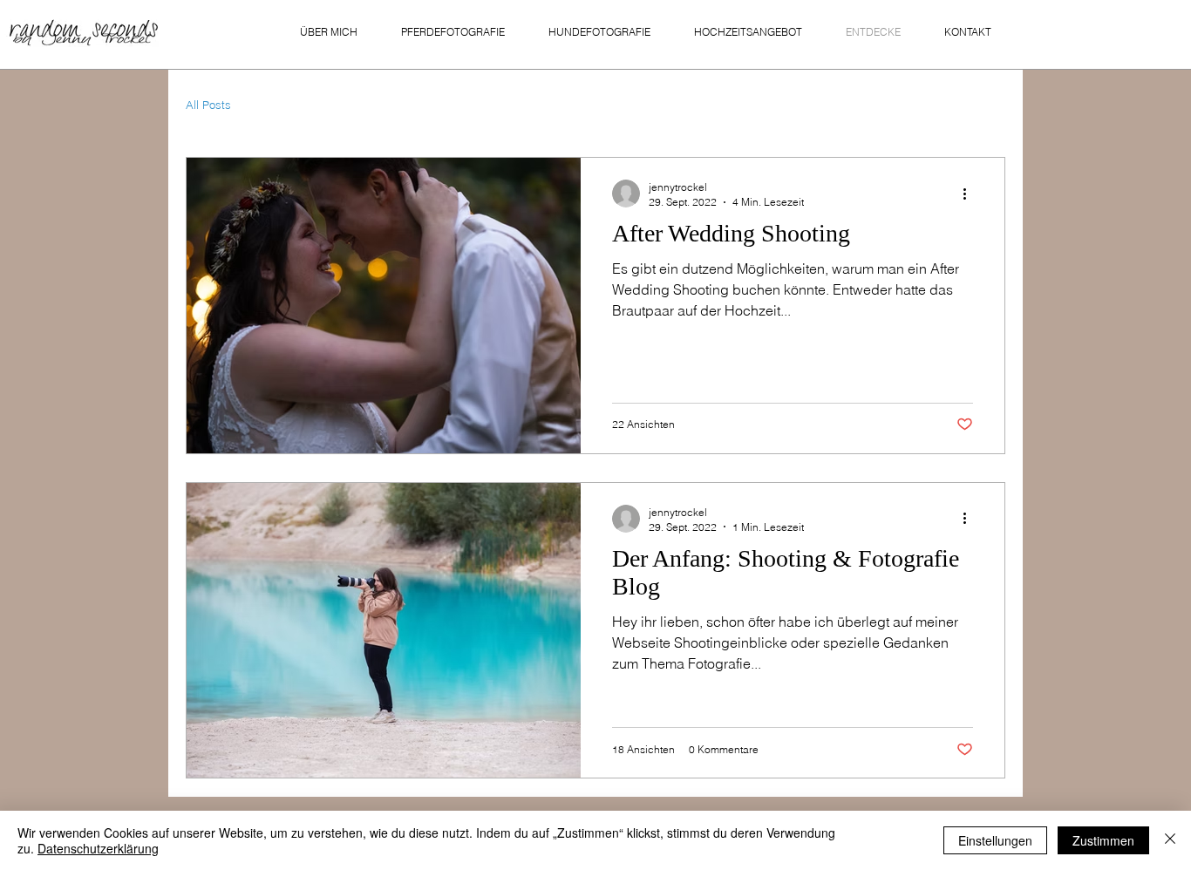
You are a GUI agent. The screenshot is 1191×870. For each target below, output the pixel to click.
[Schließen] (1170, 840)
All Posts (208, 105)
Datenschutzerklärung (98, 848)
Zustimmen (1103, 840)
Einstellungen (995, 840)
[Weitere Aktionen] (970, 193)
